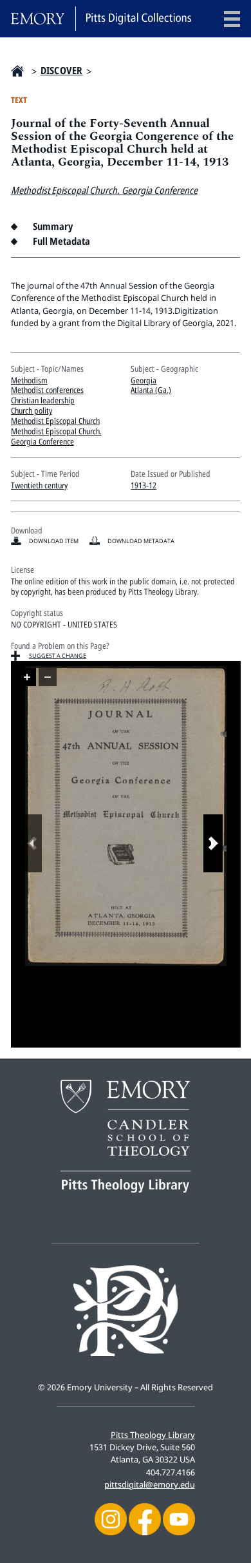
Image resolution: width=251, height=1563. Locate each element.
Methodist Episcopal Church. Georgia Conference (104, 190)
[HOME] (17, 70)
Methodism (29, 380)
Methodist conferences (47, 390)
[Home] (101, 18)
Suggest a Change (57, 655)
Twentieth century (39, 485)
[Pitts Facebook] (145, 1518)
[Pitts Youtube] (179, 1518)
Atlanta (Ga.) (151, 390)
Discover (62, 70)
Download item (54, 541)
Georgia (143, 380)
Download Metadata (140, 541)
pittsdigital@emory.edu (149, 1484)
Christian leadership (43, 400)
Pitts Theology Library (153, 1435)
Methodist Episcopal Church (55, 421)
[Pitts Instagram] (111, 1518)
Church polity (31, 410)
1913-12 (143, 485)
